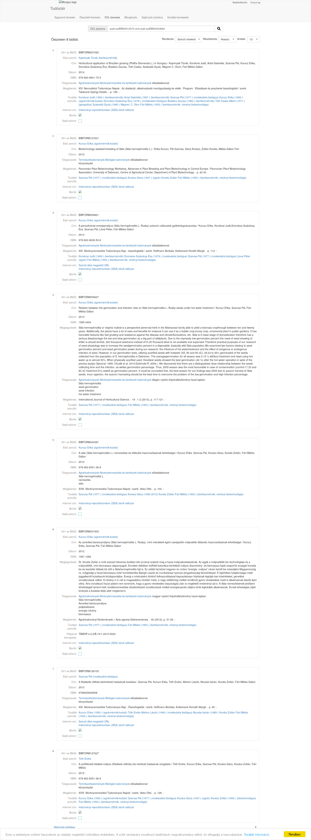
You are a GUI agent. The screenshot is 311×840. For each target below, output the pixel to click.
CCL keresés (112, 17)
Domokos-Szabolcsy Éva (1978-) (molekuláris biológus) (135, 101)
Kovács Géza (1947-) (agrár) (144, 177)
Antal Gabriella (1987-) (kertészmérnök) (147, 97)
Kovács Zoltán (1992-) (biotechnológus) (233, 798)
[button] (253, 39)
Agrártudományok (89, 83)
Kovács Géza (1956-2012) (143, 494)
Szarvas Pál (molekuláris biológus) (98, 676)
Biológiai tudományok (117, 159)
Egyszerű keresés (65, 17)
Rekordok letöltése (64, 827)
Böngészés (131, 17)
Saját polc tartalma (152, 17)
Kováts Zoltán (169, 177)
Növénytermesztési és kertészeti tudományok (125, 83)
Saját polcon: (69, 120)
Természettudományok (92, 159)
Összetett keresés (90, 17)
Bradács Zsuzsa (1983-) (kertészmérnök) (191, 101)
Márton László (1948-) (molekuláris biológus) (166, 712)
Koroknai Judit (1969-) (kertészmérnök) (101, 97)
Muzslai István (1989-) (205, 712)
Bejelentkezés (240, 2)
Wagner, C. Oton (130, 104)
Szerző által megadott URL (94, 265)
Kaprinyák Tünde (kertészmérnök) (98, 57)
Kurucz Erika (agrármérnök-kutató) (98, 143)
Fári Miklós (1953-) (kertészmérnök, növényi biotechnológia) (174, 104)
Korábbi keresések (178, 17)
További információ (256, 834)
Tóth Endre (134, 712)
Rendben (295, 834)
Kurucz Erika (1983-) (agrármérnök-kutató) (103, 712)
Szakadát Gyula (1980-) (106, 104)
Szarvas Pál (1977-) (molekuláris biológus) (194, 97)
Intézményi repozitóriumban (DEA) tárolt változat (106, 110)
